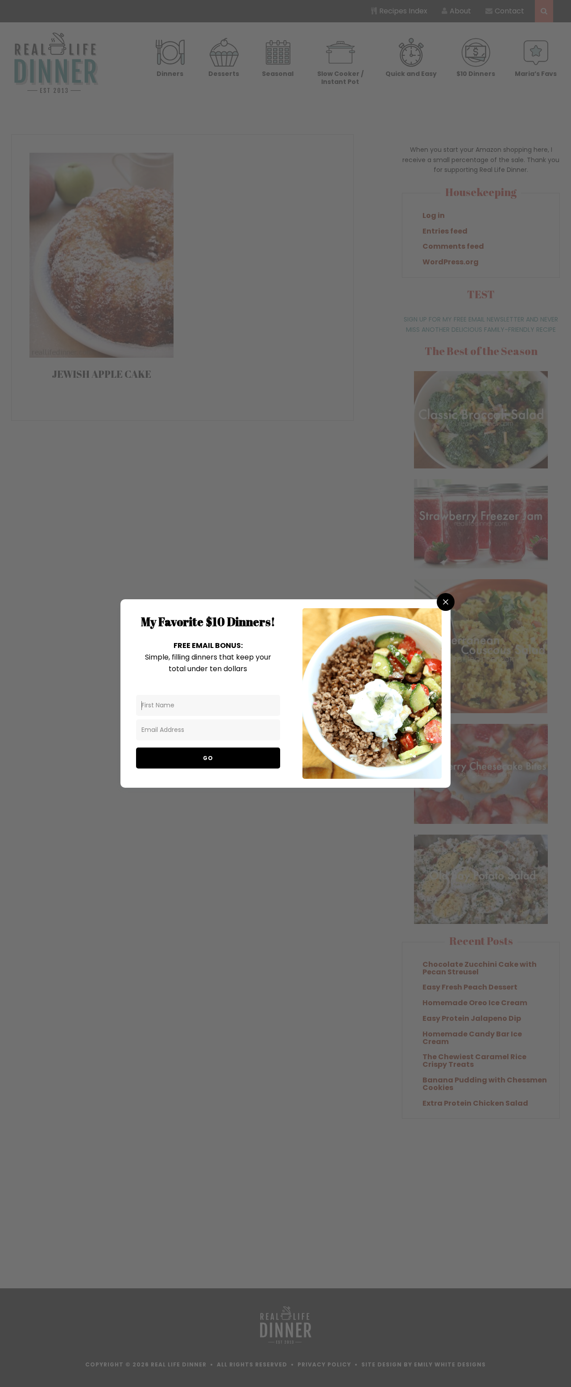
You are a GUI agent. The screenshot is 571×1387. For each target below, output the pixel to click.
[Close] (446, 602)
